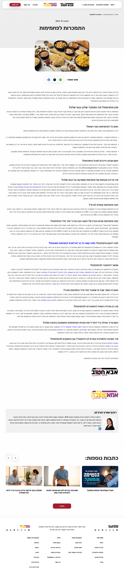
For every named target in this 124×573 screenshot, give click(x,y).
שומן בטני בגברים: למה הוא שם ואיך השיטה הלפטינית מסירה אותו (62, 491)
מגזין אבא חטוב (108, 14)
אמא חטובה (78, 548)
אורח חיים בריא (34, 567)
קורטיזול (36, 557)
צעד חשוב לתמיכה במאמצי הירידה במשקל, (69, 327)
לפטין (37, 552)
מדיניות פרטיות (55, 548)
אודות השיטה (99, 557)
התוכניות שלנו (88, 5)
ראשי (113, 5)
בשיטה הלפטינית (112, 343)
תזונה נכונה (35, 562)
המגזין (35, 5)
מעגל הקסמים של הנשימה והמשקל (100, 490)
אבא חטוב (78, 543)
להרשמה (15, 5)
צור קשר (27, 5)
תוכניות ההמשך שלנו (75, 552)
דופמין (37, 548)
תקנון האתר (56, 543)
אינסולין (36, 543)
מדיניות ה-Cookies (53, 557)
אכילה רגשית (99, 548)
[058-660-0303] (106, 530)
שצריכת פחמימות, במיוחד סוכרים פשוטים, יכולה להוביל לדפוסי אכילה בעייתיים (70, 272)
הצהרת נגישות (55, 552)
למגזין (62, 506)
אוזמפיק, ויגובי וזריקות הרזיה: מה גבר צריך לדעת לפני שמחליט (24, 491)
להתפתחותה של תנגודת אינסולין (29, 187)
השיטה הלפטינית (102, 5)
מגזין (101, 562)
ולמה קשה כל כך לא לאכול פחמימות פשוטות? (72, 243)
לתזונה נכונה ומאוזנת (48, 300)
